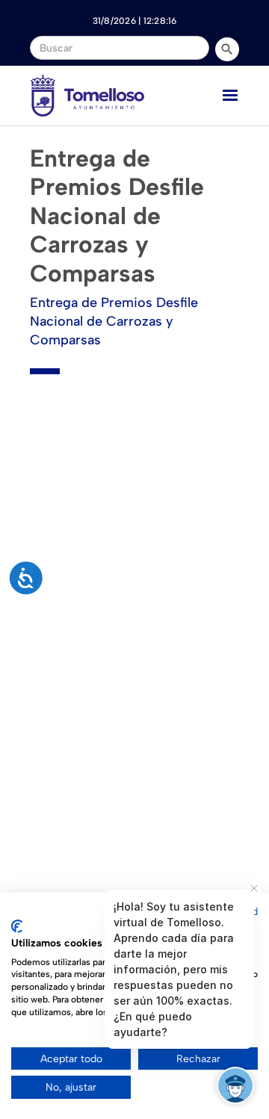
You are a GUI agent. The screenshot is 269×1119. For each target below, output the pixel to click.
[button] (230, 96)
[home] (87, 96)
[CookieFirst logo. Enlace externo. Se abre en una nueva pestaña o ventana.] (16, 926)
